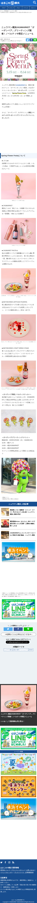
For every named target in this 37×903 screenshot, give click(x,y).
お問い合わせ (30, 870)
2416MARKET (20, 85)
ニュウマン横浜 (8, 649)
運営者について (5, 870)
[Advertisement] (18, 19)
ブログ (3, 8)
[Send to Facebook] (31, 39)
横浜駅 (31, 649)
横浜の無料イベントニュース (21, 649)
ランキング (11, 8)
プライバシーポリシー (18, 870)
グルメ (18, 8)
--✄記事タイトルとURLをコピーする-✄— (11, 41)
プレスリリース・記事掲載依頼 (24, 872)
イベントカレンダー (6, 872)
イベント (25, 8)
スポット (33, 8)
